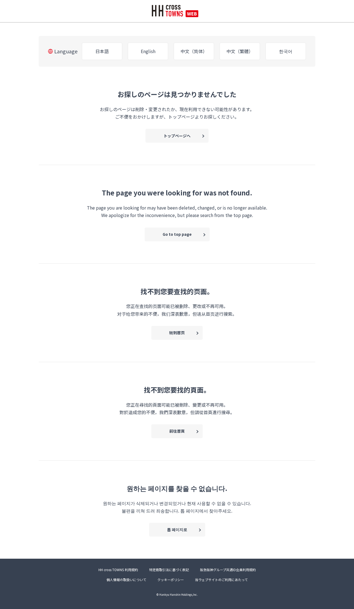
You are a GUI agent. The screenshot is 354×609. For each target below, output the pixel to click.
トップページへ (177, 135)
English (148, 51)
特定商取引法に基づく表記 (169, 569)
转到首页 (177, 332)
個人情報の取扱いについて (126, 579)
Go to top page (177, 234)
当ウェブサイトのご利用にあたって (221, 579)
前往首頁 (177, 431)
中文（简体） (194, 51)
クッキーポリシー (170, 579)
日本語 (102, 51)
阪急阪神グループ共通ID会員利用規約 (228, 569)
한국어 (285, 51)
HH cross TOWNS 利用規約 (118, 569)
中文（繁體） (240, 51)
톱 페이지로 (177, 529)
